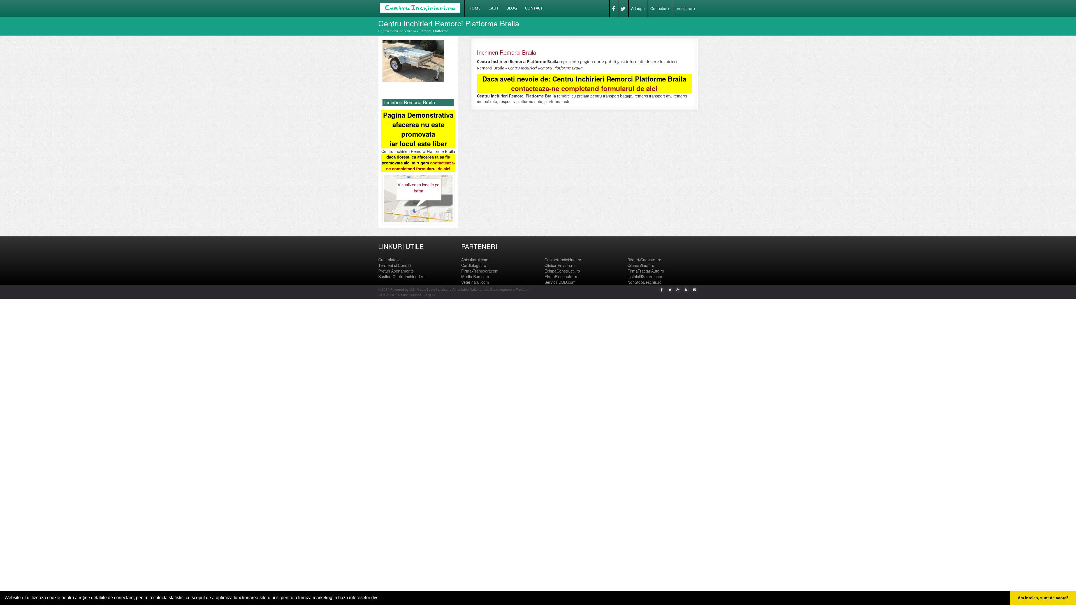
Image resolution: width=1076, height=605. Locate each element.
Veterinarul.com (475, 282)
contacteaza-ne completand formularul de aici (420, 166)
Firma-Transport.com (479, 271)
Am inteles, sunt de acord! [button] (1043, 597)
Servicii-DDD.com (560, 282)
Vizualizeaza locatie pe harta (418, 187)
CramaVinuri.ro (640, 265)
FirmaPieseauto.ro (560, 276)
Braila (411, 31)
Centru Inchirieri (391, 31)
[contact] (694, 289)
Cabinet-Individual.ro (562, 259)
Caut (493, 8)
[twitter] (669, 289)
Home (475, 8)
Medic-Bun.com (475, 276)
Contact (534, 8)
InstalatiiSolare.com (644, 276)
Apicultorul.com (474, 259)
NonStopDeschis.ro (644, 282)
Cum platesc (389, 259)
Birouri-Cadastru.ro (644, 259)
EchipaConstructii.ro (562, 271)
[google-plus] (678, 289)
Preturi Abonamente (396, 271)
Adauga (638, 8)
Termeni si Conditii (394, 265)
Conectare (659, 8)
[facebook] (662, 289)
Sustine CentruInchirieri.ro (401, 276)
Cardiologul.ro (473, 265)
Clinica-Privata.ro (559, 265)
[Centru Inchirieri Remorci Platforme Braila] (413, 60)
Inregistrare (684, 8)
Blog (511, 8)
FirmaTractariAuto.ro (645, 271)
